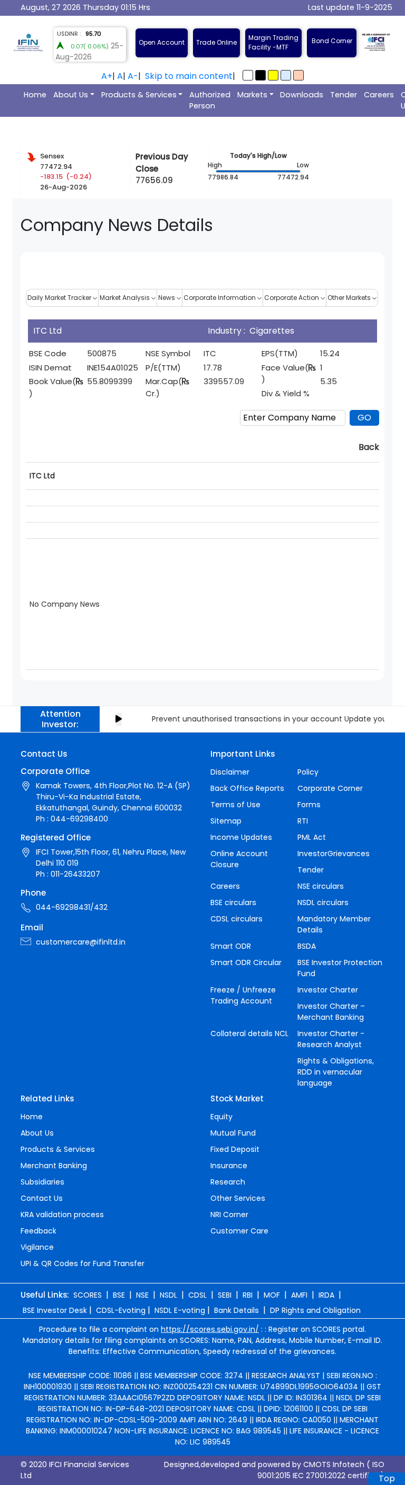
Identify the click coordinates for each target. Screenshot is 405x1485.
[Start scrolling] (118, 719)
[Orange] (298, 75)
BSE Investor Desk (55, 1310)
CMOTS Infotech (333, 1464)
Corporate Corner (330, 788)
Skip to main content (189, 76)
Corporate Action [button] (292, 297)
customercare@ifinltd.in (81, 942)
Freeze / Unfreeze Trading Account (243, 995)
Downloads (301, 94)
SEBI (225, 1295)
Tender (343, 94)
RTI (302, 821)
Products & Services (139, 94)
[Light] (248, 75)
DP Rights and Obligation (315, 1310)
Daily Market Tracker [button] (60, 297)
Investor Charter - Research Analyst (330, 1039)
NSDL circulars (323, 902)
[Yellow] (273, 75)
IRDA (326, 1295)
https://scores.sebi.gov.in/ (210, 1329)
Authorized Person (209, 100)
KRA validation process (62, 1214)
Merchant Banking (54, 1165)
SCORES (87, 1295)
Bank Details (236, 1310)
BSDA (306, 946)
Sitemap (226, 821)
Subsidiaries (42, 1182)
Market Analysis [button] (125, 297)
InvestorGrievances (333, 853)
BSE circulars (233, 902)
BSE (119, 1295)
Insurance (228, 1165)
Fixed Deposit (234, 1149)
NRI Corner (229, 1214)
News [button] (167, 297)
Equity (221, 1116)
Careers (379, 94)
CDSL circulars (236, 919)
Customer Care (239, 1231)
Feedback (38, 1231)
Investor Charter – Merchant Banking (331, 1011)
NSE (142, 1295)
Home (35, 94)
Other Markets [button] (349, 297)
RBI (248, 1295)
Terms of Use (235, 804)
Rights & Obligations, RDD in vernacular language (335, 1072)
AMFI (299, 1295)
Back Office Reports (247, 788)
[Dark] (260, 75)
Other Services (237, 1198)
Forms (309, 804)
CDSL (197, 1295)
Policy (308, 772)
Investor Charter (327, 990)
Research (227, 1182)
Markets (252, 94)
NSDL (168, 1295)
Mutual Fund (233, 1133)
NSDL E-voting (180, 1310)
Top (387, 1478)
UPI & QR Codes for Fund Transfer (82, 1263)
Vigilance (37, 1247)
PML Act (311, 837)
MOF (272, 1295)
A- (133, 76)
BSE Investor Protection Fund (339, 968)
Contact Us (42, 1198)
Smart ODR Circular (246, 962)
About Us (70, 94)
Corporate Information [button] (220, 297)
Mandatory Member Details (334, 924)
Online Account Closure (239, 859)
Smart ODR (230, 946)
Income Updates (241, 837)
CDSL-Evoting (121, 1310)
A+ (106, 76)
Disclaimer (229, 772)
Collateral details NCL (249, 1033)
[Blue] (286, 75)
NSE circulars (320, 886)
